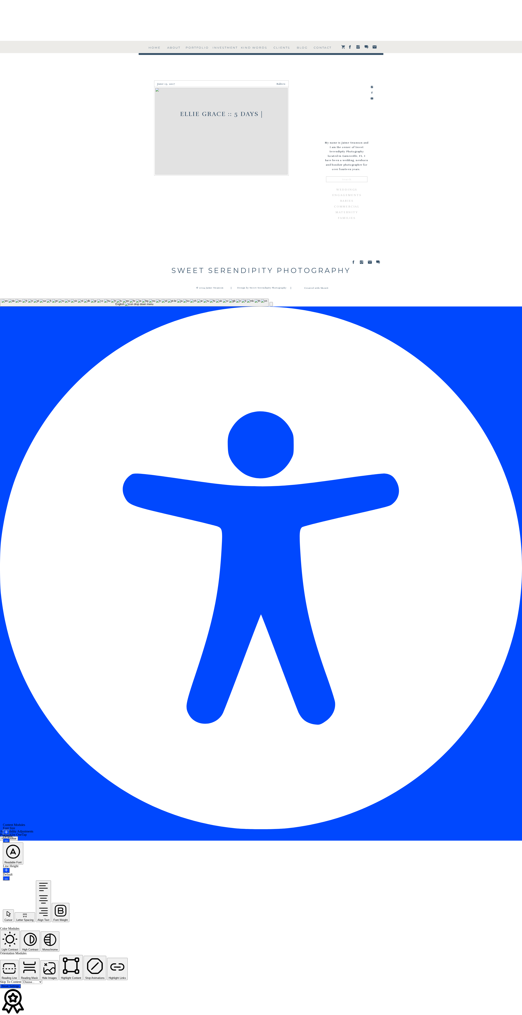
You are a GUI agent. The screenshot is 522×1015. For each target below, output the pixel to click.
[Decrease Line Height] (6, 878)
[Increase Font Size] (6, 832)
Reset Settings (10, 986)
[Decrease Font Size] (6, 840)
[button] (271, 304)
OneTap (21, 834)
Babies (280, 83)
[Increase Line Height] (6, 870)
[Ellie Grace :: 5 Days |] (221, 131)
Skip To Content (11, 982)
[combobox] (134, 302)
